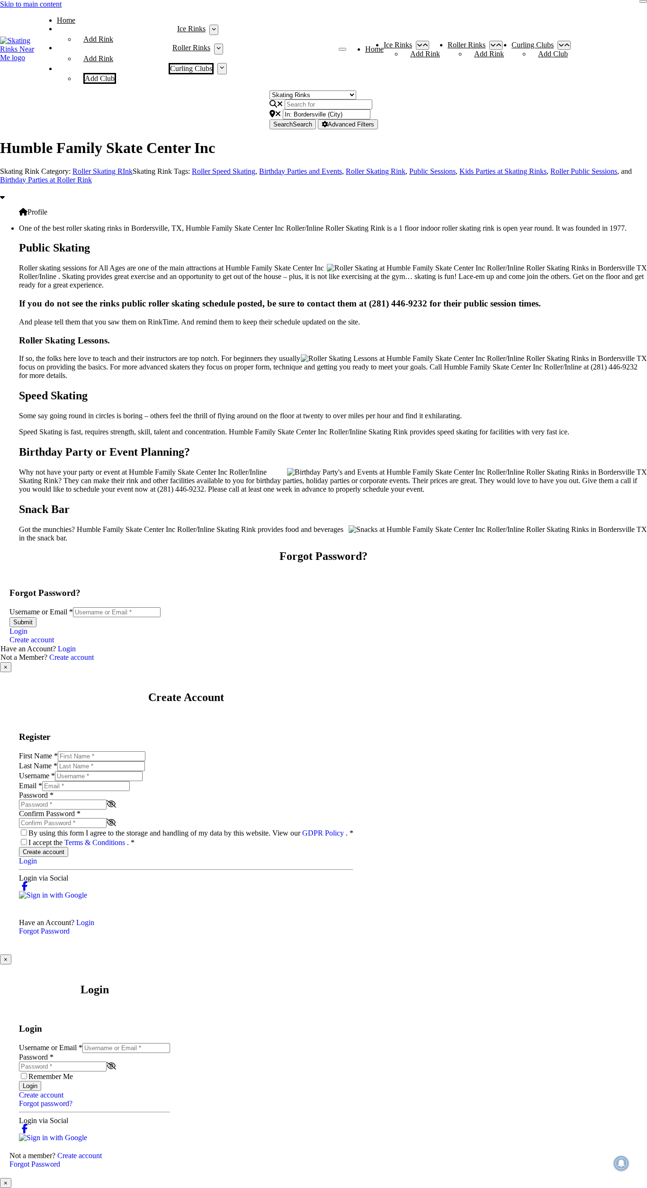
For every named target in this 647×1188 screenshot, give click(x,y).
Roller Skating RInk (102, 171)
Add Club (100, 78)
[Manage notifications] (621, 1163)
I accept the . (81, 842)
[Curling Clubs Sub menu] (221, 68)
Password (36, 795)
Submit (23, 622)
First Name (38, 756)
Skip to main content (31, 4)
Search (292, 124)
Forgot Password (44, 931)
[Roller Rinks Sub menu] (218, 49)
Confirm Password (50, 814)
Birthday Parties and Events (300, 171)
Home (66, 20)
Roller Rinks (191, 48)
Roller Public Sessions (583, 171)
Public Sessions (432, 171)
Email (30, 786)
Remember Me (50, 1076)
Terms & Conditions (95, 842)
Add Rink (98, 39)
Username (37, 776)
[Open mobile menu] (342, 49)
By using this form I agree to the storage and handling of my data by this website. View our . (190, 833)
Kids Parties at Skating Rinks (503, 171)
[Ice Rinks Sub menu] (213, 30)
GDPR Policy (324, 833)
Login (18, 631)
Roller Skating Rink (375, 171)
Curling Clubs (191, 68)
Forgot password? (45, 1103)
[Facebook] (25, 886)
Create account (31, 640)
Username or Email (41, 612)
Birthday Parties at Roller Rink (46, 180)
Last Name (38, 766)
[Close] (643, 1)
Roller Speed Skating (223, 171)
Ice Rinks (191, 29)
